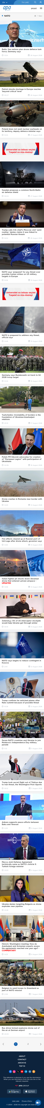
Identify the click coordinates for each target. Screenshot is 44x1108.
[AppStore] (30, 1091)
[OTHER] (40, 8)
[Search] (35, 2)
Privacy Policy (27, 1101)
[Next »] (41, 1044)
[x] (18, 1072)
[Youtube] (22, 1072)
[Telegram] (25, 1072)
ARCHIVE (22, 1063)
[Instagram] (14, 1072)
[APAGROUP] (22, 1085)
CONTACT (22, 1059)
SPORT (34, 9)
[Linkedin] (29, 1072)
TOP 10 (22, 1066)
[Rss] (33, 1072)
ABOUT (22, 1056)
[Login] (41, 2)
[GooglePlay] (14, 1091)
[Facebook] (10, 1072)
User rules (15, 1101)
